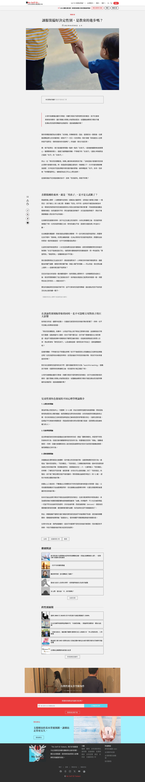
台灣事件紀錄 (110, 752)
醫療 (83, 749)
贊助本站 (74, 767)
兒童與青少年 (55, 539)
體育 (88, 749)
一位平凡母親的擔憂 (58, 565)
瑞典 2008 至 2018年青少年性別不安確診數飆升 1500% (70, 615)
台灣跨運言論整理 (110, 756)
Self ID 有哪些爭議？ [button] (77, 3)
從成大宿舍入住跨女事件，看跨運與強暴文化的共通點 (69, 583)
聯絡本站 (83, 767)
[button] (27, 210)
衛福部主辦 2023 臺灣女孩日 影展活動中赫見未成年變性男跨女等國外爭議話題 (76, 641)
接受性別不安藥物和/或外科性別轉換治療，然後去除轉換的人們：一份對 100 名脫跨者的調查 (76, 556)
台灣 (45, 539)
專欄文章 (114, 8)
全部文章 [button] (72, 598)
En (108, 3)
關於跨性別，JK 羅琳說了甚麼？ (62, 574)
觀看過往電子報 (72, 712)
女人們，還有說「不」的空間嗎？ (62, 591)
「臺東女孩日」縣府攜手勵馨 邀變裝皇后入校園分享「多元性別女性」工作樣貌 (76, 633)
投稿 (66, 767)
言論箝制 (91, 751)
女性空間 (89, 754)
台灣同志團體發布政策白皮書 (61, 650)
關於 (60, 767)
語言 (96, 754)
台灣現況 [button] (90, 3)
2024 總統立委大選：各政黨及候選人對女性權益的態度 (75, 8)
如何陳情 (108, 761)
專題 (107, 8)
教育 (65, 539)
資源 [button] (97, 3)
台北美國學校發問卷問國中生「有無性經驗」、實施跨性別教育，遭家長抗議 (76, 624)
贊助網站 (39, 737)
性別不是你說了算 (61, 100)
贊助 (116, 3)
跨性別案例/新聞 (97, 8)
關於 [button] (103, 3)
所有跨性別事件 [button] (72, 657)
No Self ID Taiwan (73, 776)
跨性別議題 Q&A (111, 749)
